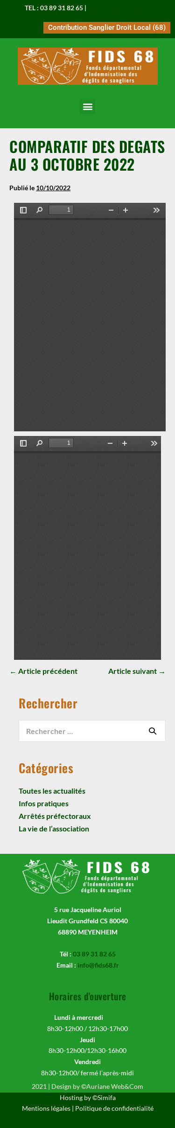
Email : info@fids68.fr (119, 8)
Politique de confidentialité (114, 1108)
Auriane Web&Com (114, 1086)
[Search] (152, 730)
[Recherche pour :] (92, 731)
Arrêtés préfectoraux (55, 815)
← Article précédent (43, 670)
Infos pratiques (44, 803)
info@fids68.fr (98, 965)
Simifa (107, 1097)
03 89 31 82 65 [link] (94, 954)
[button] (87, 106)
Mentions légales (46, 1108)
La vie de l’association (54, 828)
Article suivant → (137, 670)
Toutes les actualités (52, 790)
